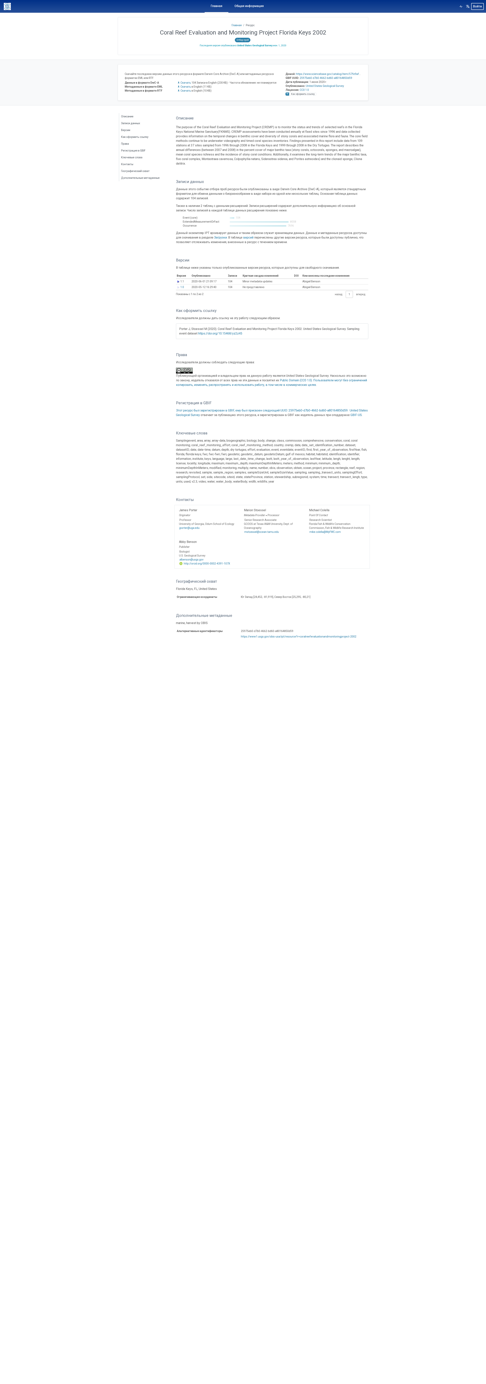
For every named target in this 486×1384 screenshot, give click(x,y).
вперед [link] (360, 294)
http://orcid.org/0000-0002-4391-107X (206, 563)
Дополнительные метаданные (140, 177)
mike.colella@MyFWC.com (325, 531)
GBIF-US (356, 415)
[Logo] (7, 6)
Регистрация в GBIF (133, 150)
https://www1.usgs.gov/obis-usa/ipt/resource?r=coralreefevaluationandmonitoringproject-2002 (298, 636)
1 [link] (349, 294)
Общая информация (249, 6)
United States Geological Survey (325, 85)
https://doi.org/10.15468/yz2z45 (220, 333)
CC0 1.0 (304, 89)
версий (248, 237)
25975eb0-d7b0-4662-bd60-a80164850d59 (326, 77)
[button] (467, 6)
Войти (477, 6)
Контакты (127, 164)
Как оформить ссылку (134, 136)
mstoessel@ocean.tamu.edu (261, 531)
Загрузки (220, 237)
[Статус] (461, 6)
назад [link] (338, 294)
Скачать (186, 82)
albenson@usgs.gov (191, 559)
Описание (127, 116)
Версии (125, 130)
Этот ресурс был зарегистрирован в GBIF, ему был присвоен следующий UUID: (232, 410)
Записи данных (130, 123)
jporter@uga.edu (189, 527)
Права (125, 143)
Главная (216, 6)
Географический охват (135, 171)
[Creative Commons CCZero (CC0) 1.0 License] (185, 371)
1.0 (182, 287)
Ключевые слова (131, 157)
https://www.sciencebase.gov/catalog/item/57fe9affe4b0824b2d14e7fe (340, 73)
